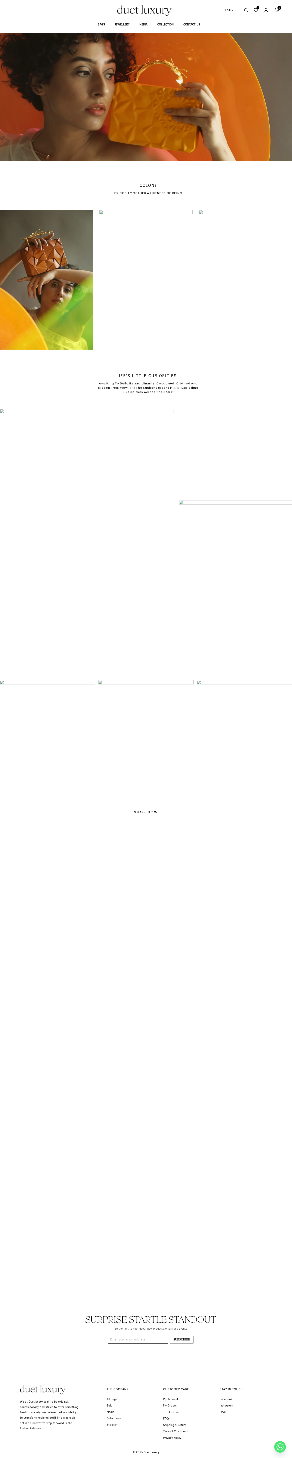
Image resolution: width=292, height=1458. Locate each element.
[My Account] (266, 10)
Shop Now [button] (146, 812)
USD (228, 10)
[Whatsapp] (280, 1447)
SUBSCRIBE (181, 1339)
